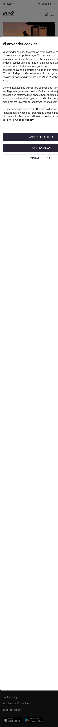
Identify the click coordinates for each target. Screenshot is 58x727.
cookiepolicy (26, 119)
